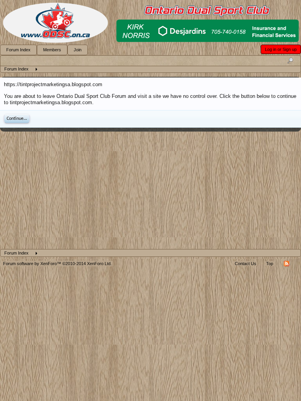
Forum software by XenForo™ (57, 263)
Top (269, 263)
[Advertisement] (150, 190)
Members (52, 49)
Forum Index (18, 49)
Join (78, 49)
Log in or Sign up (281, 49)
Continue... (17, 118)
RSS (286, 263)
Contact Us (245, 263)
